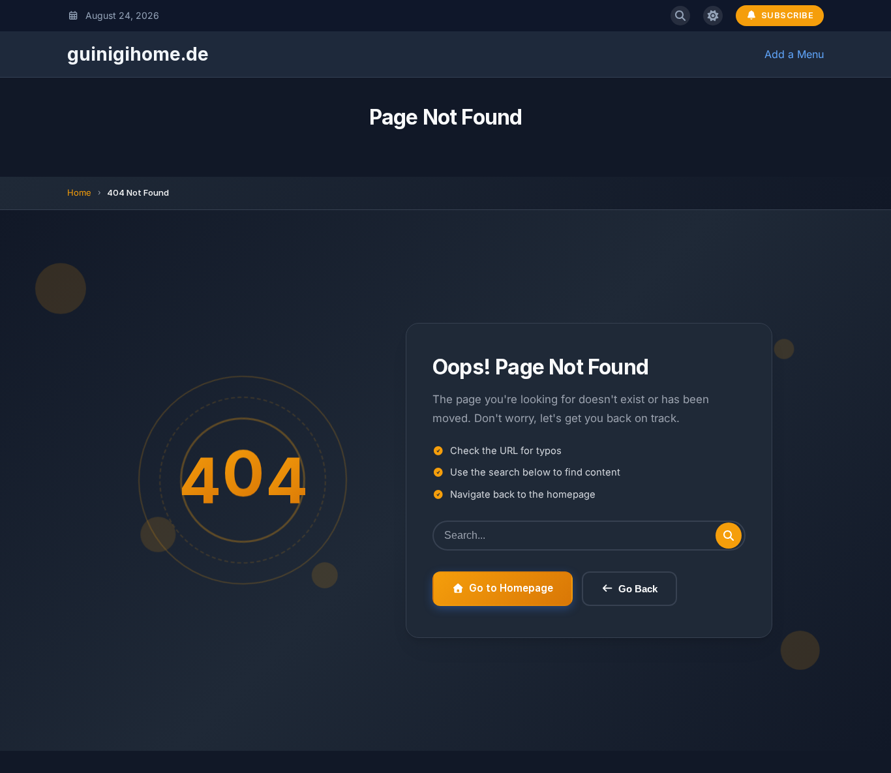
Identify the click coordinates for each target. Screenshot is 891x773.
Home (79, 192)
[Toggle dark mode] (713, 15)
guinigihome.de (138, 54)
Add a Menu (794, 54)
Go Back (637, 588)
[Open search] (680, 15)
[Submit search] (729, 536)
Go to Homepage (511, 588)
